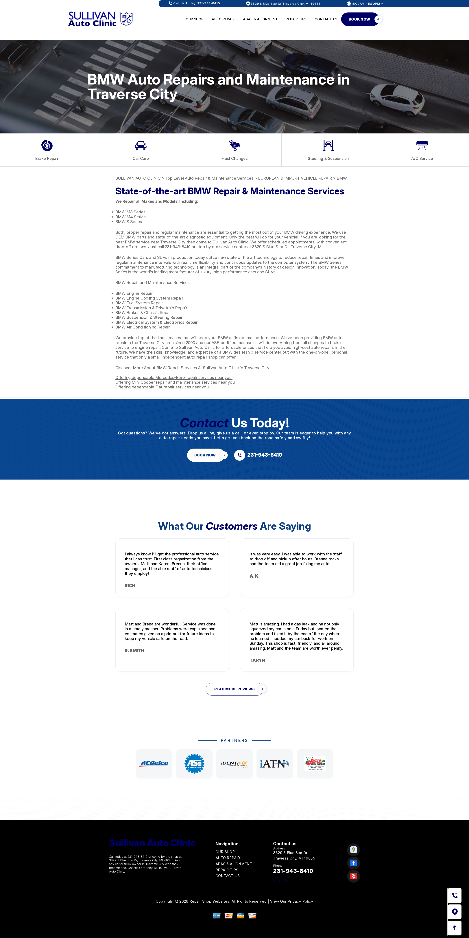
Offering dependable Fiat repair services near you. (162, 387)
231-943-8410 (178, 246)
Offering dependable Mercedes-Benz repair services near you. (173, 377)
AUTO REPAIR (223, 19)
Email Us (280, 880)
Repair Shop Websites (209, 901)
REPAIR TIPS (296, 19)
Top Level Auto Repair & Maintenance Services (209, 178)
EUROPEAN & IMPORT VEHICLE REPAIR (295, 178)
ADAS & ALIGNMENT (260, 19)
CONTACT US (326, 19)
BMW (342, 178)
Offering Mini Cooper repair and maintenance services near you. (175, 382)
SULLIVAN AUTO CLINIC (138, 178)
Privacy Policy (300, 901)
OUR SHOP (195, 19)
